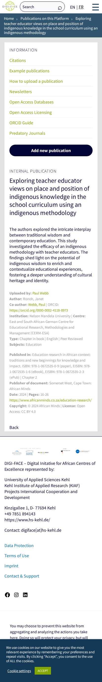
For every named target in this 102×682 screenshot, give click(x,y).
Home (9, 18)
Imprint (11, 566)
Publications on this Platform (45, 18)
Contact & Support (21, 576)
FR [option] (81, 7)
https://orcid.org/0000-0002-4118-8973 (38, 310)
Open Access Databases (31, 102)
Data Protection (19, 545)
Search (60, 7)
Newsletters (20, 91)
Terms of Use (16, 555)
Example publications (29, 71)
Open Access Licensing (30, 112)
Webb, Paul (36, 304)
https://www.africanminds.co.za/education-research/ (50, 400)
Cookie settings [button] (19, 671)
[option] (81, 7)
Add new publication (51, 150)
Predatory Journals (27, 133)
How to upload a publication (36, 81)
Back (14, 427)
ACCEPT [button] (43, 671)
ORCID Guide (21, 123)
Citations (17, 60)
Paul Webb (40, 293)
